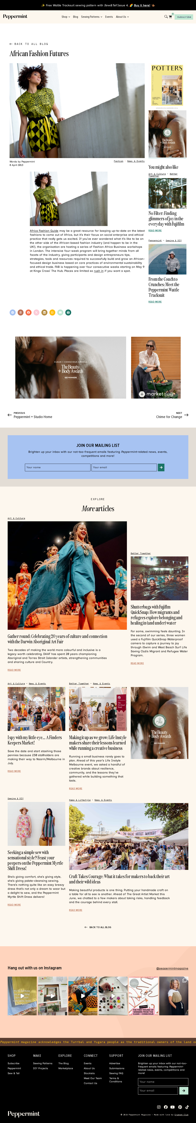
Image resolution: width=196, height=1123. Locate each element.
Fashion (118, 161)
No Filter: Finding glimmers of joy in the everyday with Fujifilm (166, 218)
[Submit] (161, 467)
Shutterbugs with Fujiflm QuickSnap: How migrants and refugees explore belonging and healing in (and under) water (156, 615)
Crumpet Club (181, 1115)
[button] (13, 312)
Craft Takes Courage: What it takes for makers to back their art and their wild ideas (119, 879)
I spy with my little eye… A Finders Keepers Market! (35, 740)
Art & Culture (157, 174)
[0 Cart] (170, 16)
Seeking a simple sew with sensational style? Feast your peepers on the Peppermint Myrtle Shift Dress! (35, 860)
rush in (99, 271)
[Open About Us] (128, 17)
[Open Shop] (69, 17)
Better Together (141, 553)
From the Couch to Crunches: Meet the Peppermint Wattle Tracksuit (164, 287)
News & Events (136, 161)
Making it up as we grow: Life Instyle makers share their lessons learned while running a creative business (98, 742)
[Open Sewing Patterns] (101, 17)
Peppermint (155, 240)
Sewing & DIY (174, 240)
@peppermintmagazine (172, 968)
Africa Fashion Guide (44, 231)
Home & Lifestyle (80, 800)
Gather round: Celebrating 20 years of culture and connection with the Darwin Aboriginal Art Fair (57, 639)
